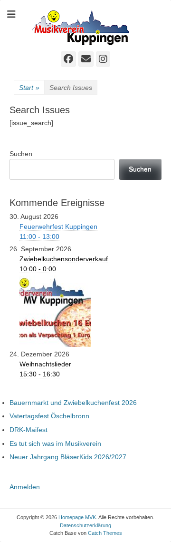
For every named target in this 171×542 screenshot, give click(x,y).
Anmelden (25, 487)
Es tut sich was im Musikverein (55, 443)
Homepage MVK (77, 517)
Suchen (21, 154)
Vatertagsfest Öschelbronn (49, 416)
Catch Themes (105, 533)
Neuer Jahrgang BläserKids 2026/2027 (68, 457)
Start (29, 87)
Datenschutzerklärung (85, 525)
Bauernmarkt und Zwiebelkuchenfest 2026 (73, 402)
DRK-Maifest (29, 430)
